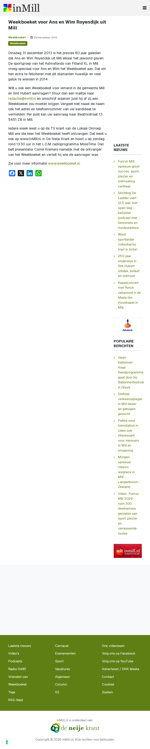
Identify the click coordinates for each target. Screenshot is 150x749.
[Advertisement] (57, 209)
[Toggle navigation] (144, 8)
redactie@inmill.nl (22, 98)
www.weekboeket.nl (64, 163)
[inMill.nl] (22, 8)
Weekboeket (17, 37)
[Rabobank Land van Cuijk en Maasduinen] (128, 324)
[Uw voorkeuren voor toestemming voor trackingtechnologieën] (7, 742)
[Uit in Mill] (128, 550)
